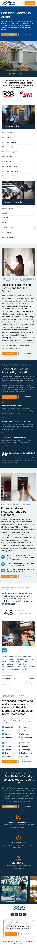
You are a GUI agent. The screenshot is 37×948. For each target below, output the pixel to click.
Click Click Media (18, 943)
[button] (3, 684)
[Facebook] (12, 914)
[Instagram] (16, 914)
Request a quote (30, 3)
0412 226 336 (28, 34)
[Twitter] (20, 914)
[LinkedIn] (24, 914)
